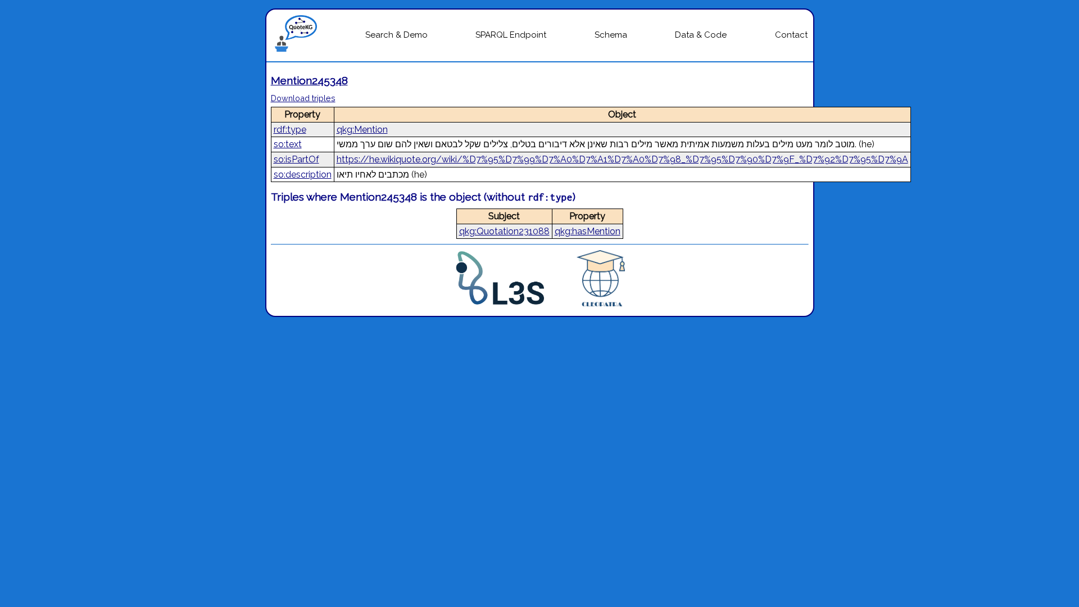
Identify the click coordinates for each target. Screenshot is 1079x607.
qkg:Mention (362, 129)
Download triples (303, 98)
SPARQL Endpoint (510, 35)
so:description (303, 174)
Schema (611, 35)
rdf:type (290, 129)
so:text (288, 144)
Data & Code (701, 35)
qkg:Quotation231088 (504, 231)
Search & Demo (396, 35)
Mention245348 (309, 80)
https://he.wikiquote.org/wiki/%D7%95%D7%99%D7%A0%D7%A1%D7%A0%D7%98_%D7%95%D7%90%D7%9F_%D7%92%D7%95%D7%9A (622, 159)
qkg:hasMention (587, 231)
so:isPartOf (296, 159)
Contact (791, 35)
